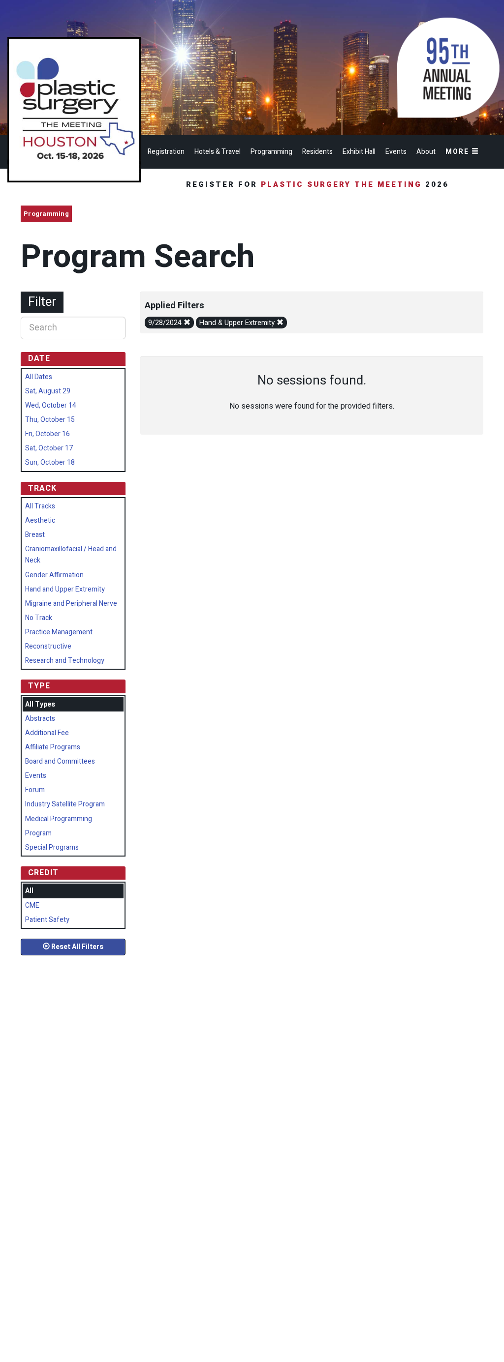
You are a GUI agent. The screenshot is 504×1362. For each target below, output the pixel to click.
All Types (40, 704)
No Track (38, 618)
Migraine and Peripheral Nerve (71, 603)
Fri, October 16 (47, 434)
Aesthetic (40, 520)
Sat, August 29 (47, 391)
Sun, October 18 (50, 462)
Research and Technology (64, 660)
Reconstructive (48, 646)
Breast (35, 535)
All (29, 891)
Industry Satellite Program (65, 804)
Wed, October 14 (50, 405)
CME (32, 905)
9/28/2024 (166, 323)
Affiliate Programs (52, 747)
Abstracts (40, 718)
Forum (35, 790)
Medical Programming (58, 819)
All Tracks (40, 506)
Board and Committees (60, 761)
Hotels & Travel (217, 152)
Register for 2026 (319, 184)
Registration (166, 152)
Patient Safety (47, 920)
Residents (317, 152)
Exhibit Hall (359, 152)
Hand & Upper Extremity (238, 323)
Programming (271, 152)
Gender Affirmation (54, 575)
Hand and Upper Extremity (65, 589)
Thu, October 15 (50, 420)
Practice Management (59, 632)
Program (38, 833)
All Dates (38, 377)
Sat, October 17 (49, 448)
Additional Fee (47, 733)
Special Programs (52, 847)
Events (396, 152)
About (426, 152)
